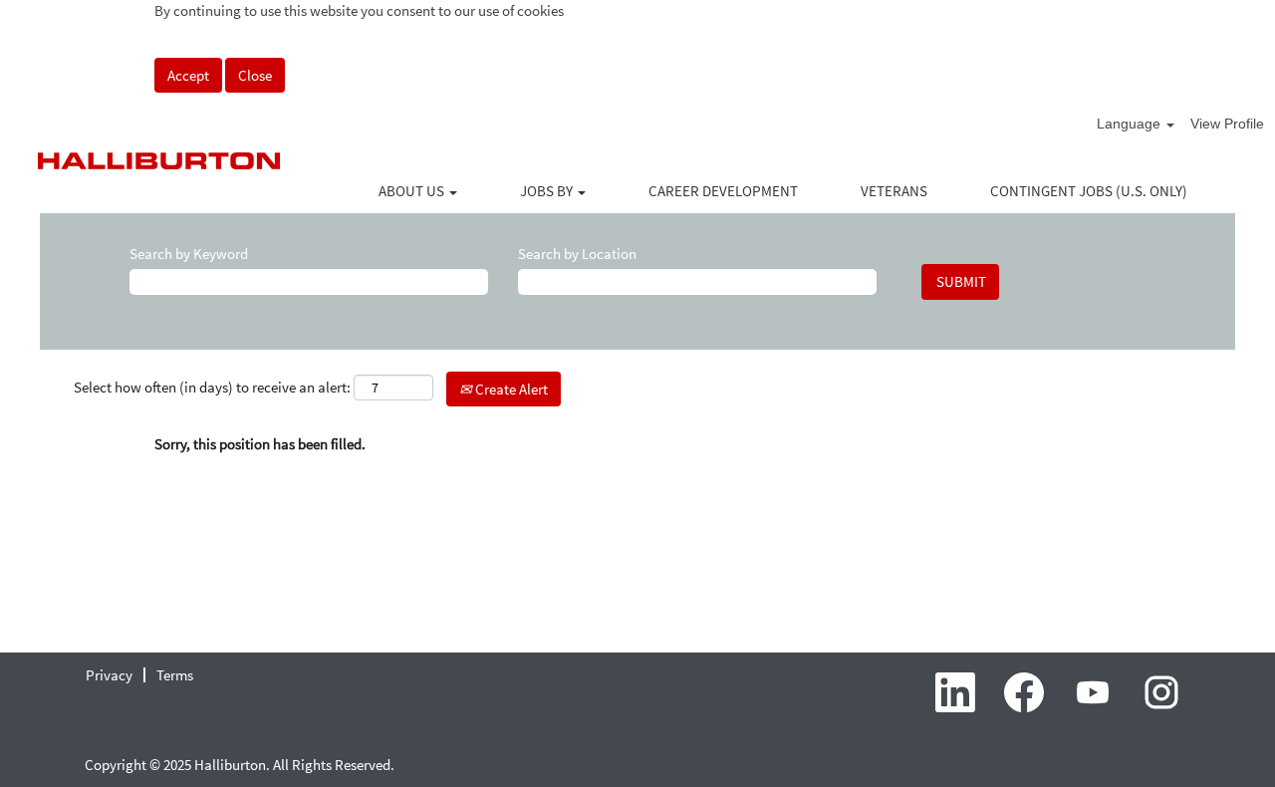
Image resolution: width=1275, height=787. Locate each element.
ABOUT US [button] (413, 190)
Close (255, 75)
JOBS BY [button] (548, 190)
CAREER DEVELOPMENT (723, 190)
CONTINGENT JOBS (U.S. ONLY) (1088, 190)
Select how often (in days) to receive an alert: (212, 387)
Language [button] (1130, 123)
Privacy (109, 674)
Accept (188, 75)
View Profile (1227, 123)
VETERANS (894, 190)
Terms (174, 674)
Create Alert (510, 389)
